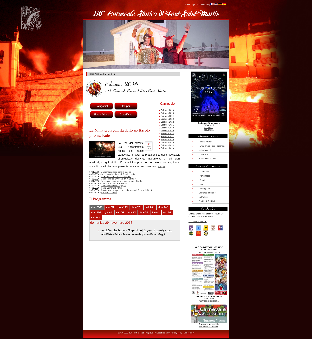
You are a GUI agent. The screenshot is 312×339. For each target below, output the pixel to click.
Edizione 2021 (167, 125)
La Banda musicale (207, 193)
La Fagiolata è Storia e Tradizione (116, 176)
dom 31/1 (96, 212)
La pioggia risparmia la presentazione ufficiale (121, 181)
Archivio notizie (205, 150)
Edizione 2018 (167, 134)
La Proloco (203, 197)
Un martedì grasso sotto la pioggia (116, 172)
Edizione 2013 (167, 148)
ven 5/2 (120, 212)
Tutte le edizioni (206, 142)
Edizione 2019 (167, 131)
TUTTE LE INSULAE (197, 221)
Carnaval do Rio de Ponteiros (114, 183)
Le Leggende (204, 188)
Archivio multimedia (207, 159)
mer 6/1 (110, 207)
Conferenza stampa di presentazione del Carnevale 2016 (126, 190)
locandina (208, 127)
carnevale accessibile (208, 326)
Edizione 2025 (167, 113)
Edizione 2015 (167, 142)
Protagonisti (102, 106)
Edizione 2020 (167, 128)
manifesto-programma (209, 301)
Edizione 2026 (167, 110)
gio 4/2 (108, 212)
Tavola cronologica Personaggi (212, 146)
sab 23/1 (150, 207)
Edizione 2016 (167, 139)
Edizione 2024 (167, 116)
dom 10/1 (123, 207)
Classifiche (126, 114)
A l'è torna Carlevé (109, 192)
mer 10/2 (95, 217)
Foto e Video (101, 114)
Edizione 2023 (167, 119)
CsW (167, 333)
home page (190, 4)
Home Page (94, 74)
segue (161, 166)
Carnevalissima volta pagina (113, 186)
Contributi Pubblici (207, 201)
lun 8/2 (156, 212)
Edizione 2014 (167, 145)
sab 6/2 (132, 212)
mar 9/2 (167, 212)
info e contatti (203, 4)
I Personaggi (204, 176)
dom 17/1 (137, 207)
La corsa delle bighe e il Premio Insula (118, 174)
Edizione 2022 (167, 122)
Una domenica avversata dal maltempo (118, 179)
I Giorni (202, 180)
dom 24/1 (163, 207)
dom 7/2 (144, 212)
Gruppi (126, 106)
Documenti (203, 154)
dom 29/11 (96, 207)
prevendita (209, 130)
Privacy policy (176, 333)
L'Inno (201, 184)
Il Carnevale (204, 172)
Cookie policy (189, 333)
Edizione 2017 (167, 136)
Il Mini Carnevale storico (111, 188)
